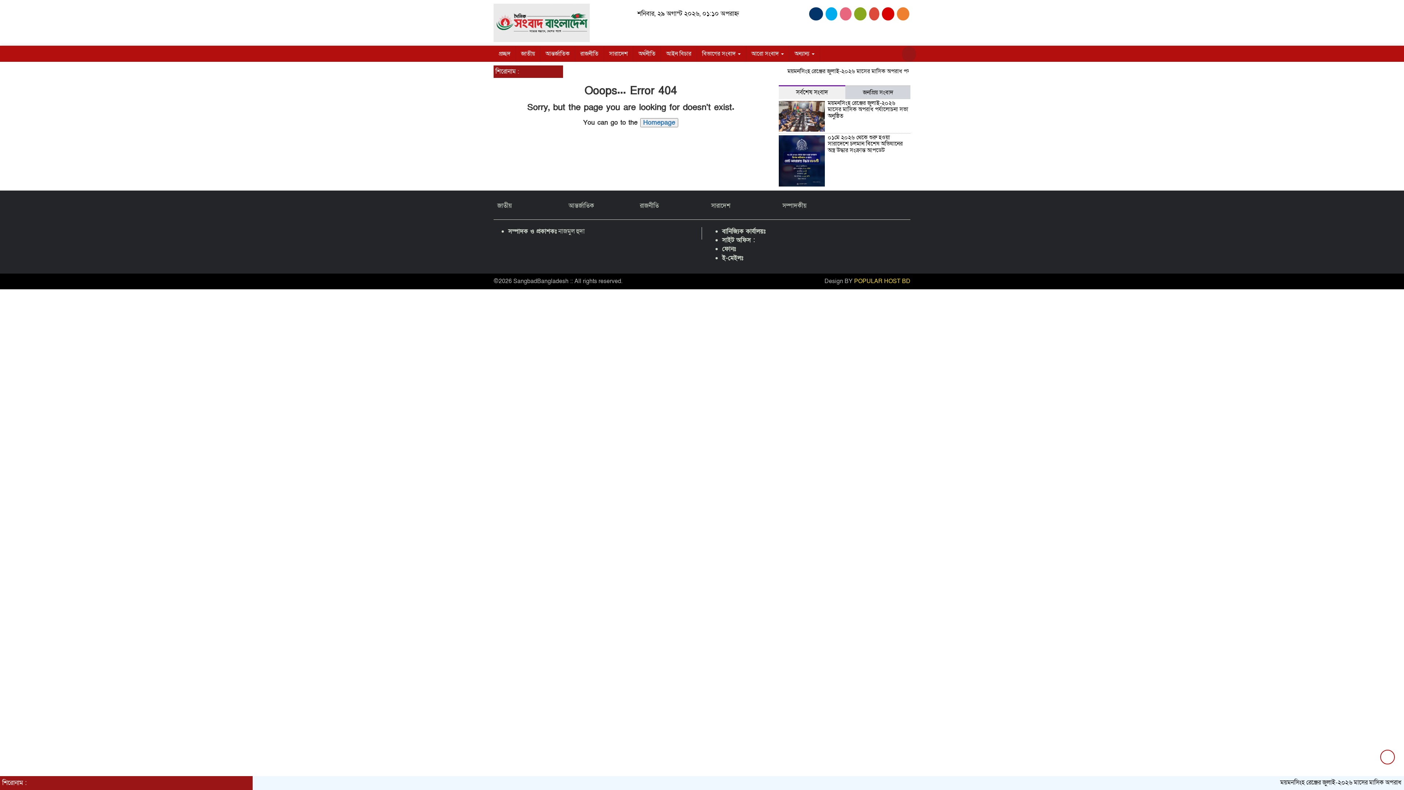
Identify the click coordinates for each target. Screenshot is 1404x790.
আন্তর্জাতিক (558, 54)
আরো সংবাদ (765, 54)
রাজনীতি (589, 54)
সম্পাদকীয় (794, 206)
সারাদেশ (618, 54)
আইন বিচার (678, 54)
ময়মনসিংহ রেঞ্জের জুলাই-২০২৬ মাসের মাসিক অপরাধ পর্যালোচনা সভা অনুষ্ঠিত (848, 71)
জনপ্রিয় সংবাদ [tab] (878, 93)
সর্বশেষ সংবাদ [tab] (812, 92)
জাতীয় (528, 54)
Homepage (659, 122)
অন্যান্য (803, 54)
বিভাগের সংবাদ (719, 54)
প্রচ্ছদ (504, 54)
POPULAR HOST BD (882, 281)
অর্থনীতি (647, 54)
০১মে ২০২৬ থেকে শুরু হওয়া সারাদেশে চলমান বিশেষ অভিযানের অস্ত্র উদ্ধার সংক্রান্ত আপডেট (865, 143)
